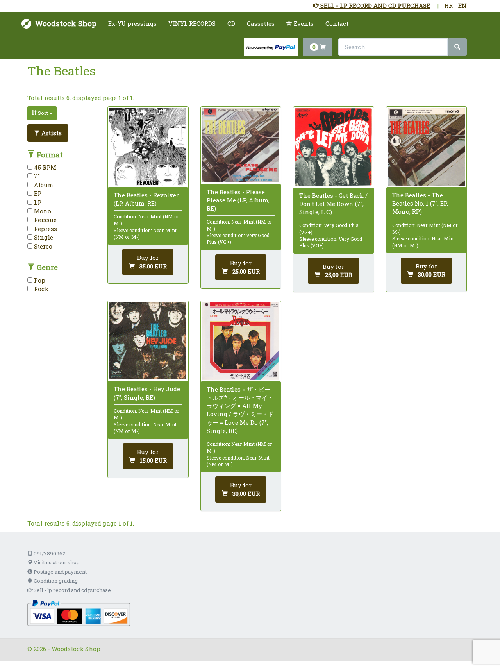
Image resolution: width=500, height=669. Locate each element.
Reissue (44, 220)
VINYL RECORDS (192, 23)
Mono (41, 211)
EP (36, 193)
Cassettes (261, 23)
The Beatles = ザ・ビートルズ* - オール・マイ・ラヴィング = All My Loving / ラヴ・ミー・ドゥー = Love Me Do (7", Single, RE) (240, 410)
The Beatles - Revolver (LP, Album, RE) (146, 199)
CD (231, 23)
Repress (44, 229)
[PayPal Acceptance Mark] (78, 612)
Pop (38, 280)
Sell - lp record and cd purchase (71, 590)
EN (462, 5)
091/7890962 (48, 553)
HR (448, 5)
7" (36, 176)
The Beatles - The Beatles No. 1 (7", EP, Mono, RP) (420, 203)
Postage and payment (59, 571)
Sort (43, 112)
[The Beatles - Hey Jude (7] (147, 340)
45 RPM (44, 167)
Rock (40, 289)
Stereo (42, 246)
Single (42, 237)
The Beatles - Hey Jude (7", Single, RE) (147, 393)
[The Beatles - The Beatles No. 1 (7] (426, 147)
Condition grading (55, 580)
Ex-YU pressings (132, 23)
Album (42, 185)
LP (36, 202)
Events (303, 23)
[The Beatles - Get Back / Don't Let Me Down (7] (333, 147)
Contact (336, 23)
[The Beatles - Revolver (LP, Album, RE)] (147, 146)
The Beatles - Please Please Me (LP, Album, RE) (238, 200)
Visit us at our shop (56, 562)
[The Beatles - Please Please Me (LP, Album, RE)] (240, 145)
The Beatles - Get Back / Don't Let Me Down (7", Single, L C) (333, 203)
